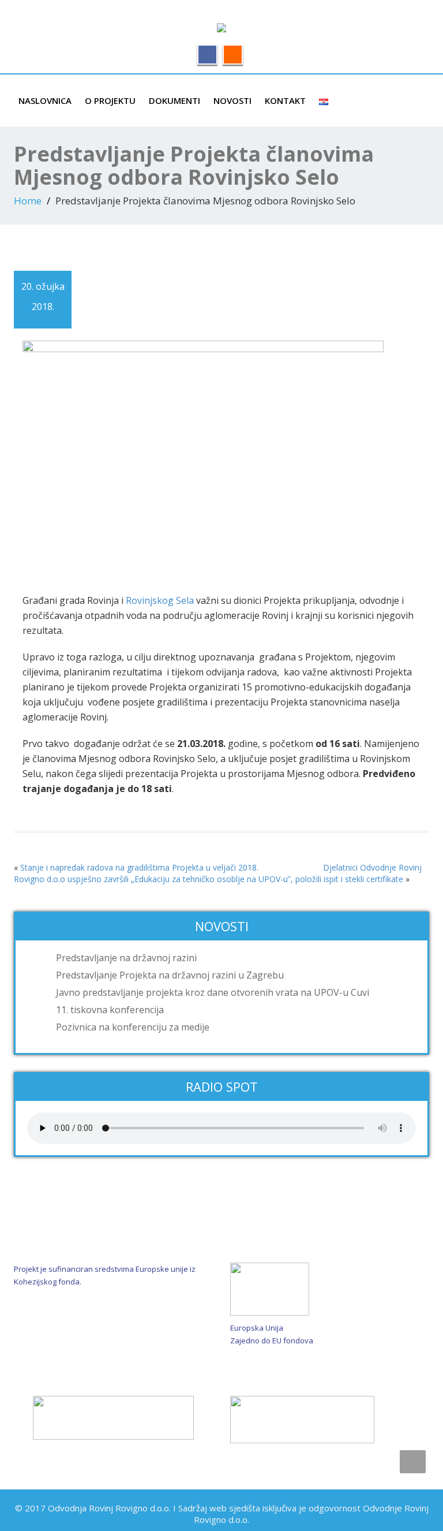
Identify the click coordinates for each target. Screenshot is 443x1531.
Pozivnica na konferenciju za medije (132, 1027)
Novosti (232, 100)
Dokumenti (174, 100)
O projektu (110, 100)
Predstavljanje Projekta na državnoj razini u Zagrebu (170, 975)
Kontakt (285, 100)
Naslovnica (45, 100)
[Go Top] (413, 1461)
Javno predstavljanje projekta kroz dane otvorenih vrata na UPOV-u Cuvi (212, 992)
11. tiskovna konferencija (110, 1009)
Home (28, 200)
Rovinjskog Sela (160, 600)
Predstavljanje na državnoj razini (126, 958)
